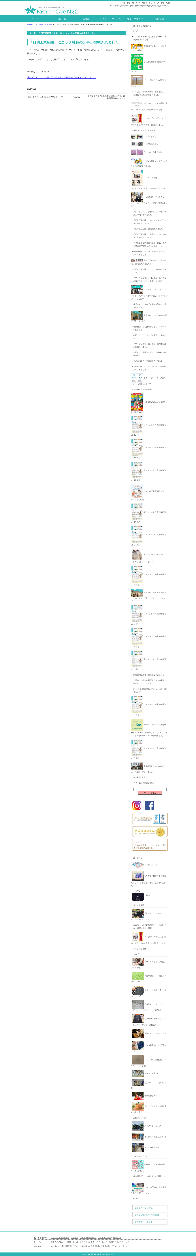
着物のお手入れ (150, 1096)
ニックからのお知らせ (43, 24)
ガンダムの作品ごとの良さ (155, 1137)
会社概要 (37, 1246)
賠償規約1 (95, 1246)
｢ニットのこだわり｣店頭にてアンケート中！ (46, 97)
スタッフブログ (135, 19)
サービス (37, 1242)
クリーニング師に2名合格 (144, 783)
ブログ (136, 954)
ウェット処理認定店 (88, 1237)
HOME (29, 24)
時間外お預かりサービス (119, 1242)
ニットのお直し (149, 136)
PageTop (76, 97)
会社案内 (54, 1246)
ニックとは (37, 19)
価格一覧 (71, 1242)
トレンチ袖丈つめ (151, 1073)
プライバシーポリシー (120, 1246)
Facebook (117, 1237)
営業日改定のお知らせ (142, 389)
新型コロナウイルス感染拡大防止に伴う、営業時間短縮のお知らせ (106, 97)
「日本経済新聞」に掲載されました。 (149, 229)
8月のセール (138, 31)
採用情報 (159, 19)
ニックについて (150, 865)
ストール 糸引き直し (152, 152)
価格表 (86, 19)
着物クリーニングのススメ (155, 1033)
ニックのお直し (82, 1242)
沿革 (62, 1246)
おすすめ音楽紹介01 (152, 1147)
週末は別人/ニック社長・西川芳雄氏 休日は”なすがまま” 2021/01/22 (61, 77)
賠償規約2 (105, 1246)
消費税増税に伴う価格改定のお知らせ (149, 675)
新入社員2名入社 (140, 777)
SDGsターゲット (140, 1156)
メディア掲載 (138, 905)
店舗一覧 (61, 19)
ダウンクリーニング (99, 1242)
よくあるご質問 (104, 1237)
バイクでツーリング (152, 1126)
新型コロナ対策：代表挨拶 (144, 130)
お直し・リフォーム (110, 19)
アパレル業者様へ (140, 949)
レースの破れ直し (150, 144)
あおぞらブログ (139, 1118)
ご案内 (147, 895)
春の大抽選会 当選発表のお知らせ (148, 361)
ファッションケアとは (60, 1237)
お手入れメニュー (58, 1242)
